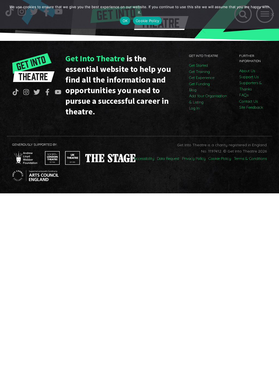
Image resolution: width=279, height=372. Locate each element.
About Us (247, 70)
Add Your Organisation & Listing (208, 98)
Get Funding (199, 83)
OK (125, 21)
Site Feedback (251, 107)
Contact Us (248, 101)
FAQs (243, 95)
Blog (192, 89)
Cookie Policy (219, 158)
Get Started (198, 65)
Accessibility (144, 158)
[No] (272, 14)
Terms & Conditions (250, 158)
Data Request (168, 158)
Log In (194, 108)
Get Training (199, 71)
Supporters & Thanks (250, 85)
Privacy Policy (194, 158)
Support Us (249, 76)
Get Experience (201, 77)
